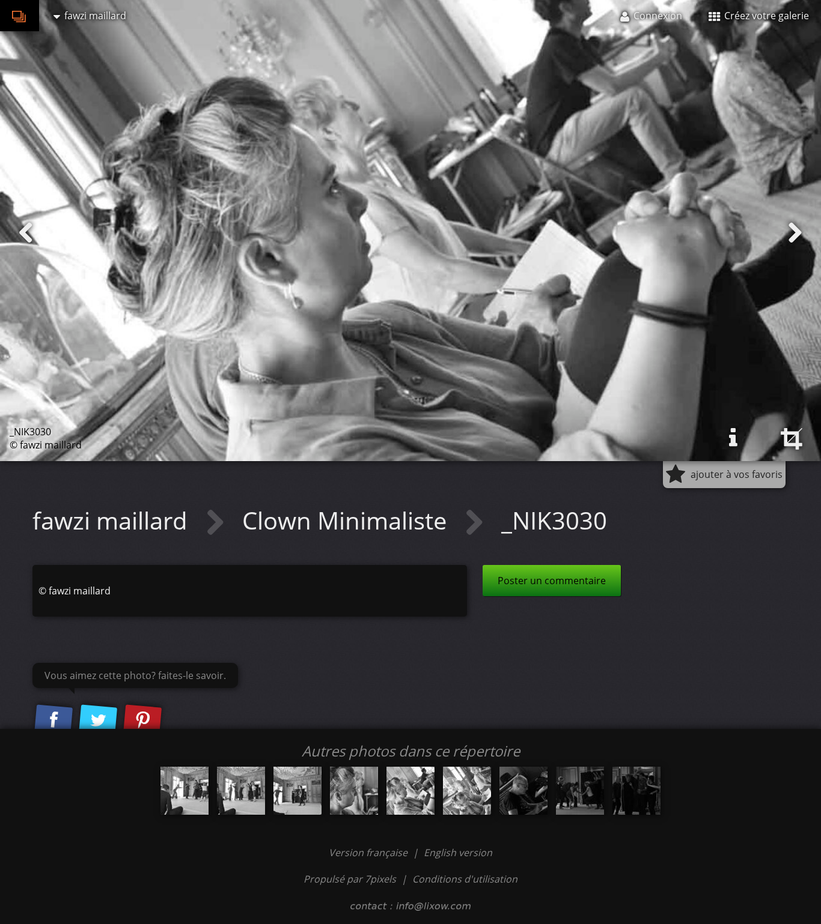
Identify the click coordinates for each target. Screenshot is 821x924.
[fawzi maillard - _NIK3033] (580, 791)
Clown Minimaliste (347, 520)
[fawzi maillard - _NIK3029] (354, 791)
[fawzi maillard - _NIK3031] (467, 791)
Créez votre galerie (765, 15)
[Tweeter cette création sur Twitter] (98, 720)
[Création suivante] (795, 233)
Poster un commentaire (552, 580)
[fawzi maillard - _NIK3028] (297, 791)
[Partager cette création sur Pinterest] (142, 720)
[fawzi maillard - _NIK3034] (636, 791)
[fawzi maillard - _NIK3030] (410, 791)
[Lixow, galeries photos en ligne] (19, 15)
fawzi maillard (113, 520)
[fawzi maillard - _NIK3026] (184, 791)
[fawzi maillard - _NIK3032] (523, 791)
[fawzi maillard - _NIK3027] (241, 791)
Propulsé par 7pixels (350, 879)
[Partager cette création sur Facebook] (53, 720)
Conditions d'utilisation (464, 879)
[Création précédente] (26, 233)
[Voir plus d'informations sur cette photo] (733, 437)
